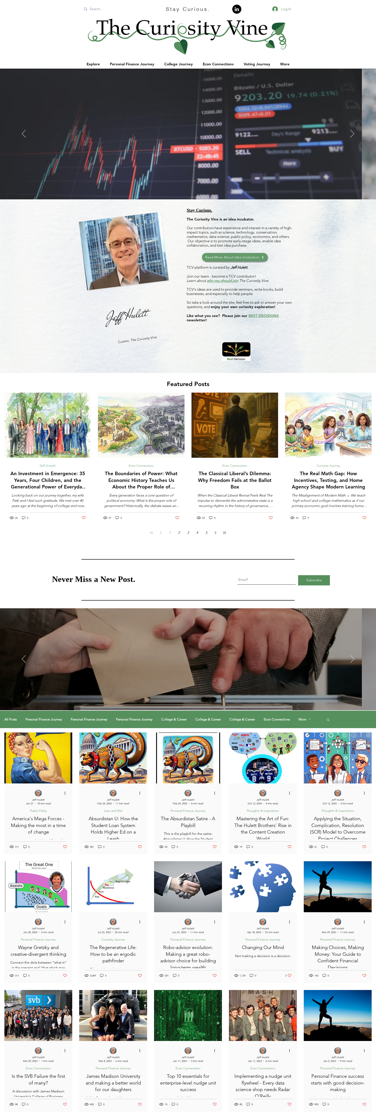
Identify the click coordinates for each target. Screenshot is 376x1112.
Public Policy (38, 811)
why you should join (222, 280)
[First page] (151, 533)
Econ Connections (141, 466)
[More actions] (66, 793)
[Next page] (215, 533)
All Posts (10, 719)
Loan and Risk (113, 811)
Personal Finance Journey (43, 719)
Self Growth (48, 466)
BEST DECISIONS (263, 316)
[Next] (352, 134)
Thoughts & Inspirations (263, 811)
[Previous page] (160, 533)
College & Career (174, 719)
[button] (328, 720)
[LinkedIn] (236, 9)
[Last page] (224, 533)
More (302, 719)
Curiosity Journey (328, 466)
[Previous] (24, 134)
